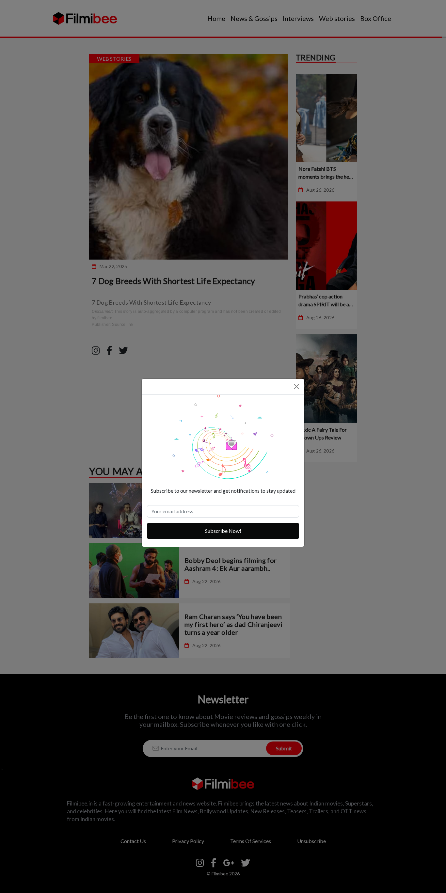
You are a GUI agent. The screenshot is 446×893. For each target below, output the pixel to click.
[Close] (296, 386)
